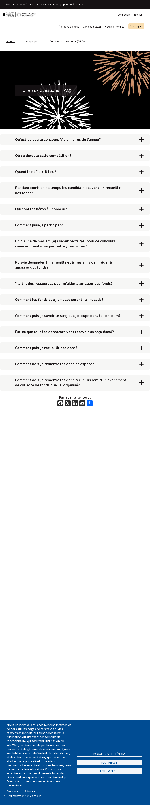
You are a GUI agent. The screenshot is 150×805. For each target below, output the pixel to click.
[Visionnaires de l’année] (21, 14)
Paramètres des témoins (109, 754)
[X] (67, 402)
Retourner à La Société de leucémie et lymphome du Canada (48, 4)
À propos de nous (69, 27)
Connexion (124, 14)
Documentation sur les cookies (25, 796)
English (138, 14)
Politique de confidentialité (22, 791)
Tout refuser (109, 762)
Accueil (10, 41)
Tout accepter (109, 771)
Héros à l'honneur (115, 27)
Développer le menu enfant (143, 27)
